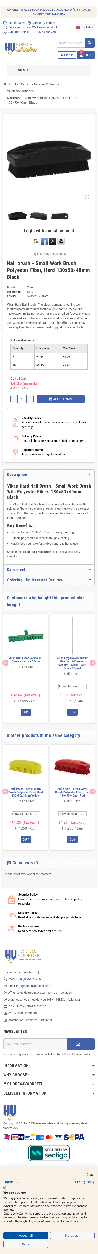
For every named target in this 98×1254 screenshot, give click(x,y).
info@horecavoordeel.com (33, 986)
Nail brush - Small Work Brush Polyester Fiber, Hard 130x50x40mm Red (72, 792)
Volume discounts (22, 340)
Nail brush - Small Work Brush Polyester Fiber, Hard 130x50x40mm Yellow (25, 792)
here (75, 1221)
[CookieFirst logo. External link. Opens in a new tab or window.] (5, 1188)
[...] (37, 972)
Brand (11, 287)
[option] (25, 668)
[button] (11, 1182)
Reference (14, 291)
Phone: (25, 979)
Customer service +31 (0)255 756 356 (31, 32)
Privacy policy (85, 1182)
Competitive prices (43, 22)
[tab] (49, 475)
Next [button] (93, 663)
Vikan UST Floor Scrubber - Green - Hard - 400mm (25, 659)
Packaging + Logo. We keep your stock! (32, 27)
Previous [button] (5, 663)
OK (83, 1044)
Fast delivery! (16, 22)
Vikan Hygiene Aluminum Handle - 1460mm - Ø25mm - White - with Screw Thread (72, 663)
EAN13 (11, 296)
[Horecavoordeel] (21, 48)
